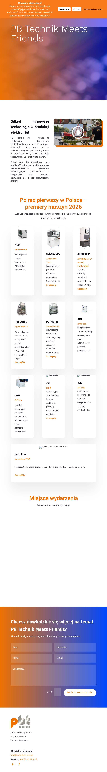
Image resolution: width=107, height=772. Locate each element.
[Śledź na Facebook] (19, 764)
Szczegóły (51, 285)
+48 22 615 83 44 (28, 759)
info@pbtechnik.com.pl (22, 755)
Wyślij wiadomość (80, 692)
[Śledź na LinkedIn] (13, 764)
